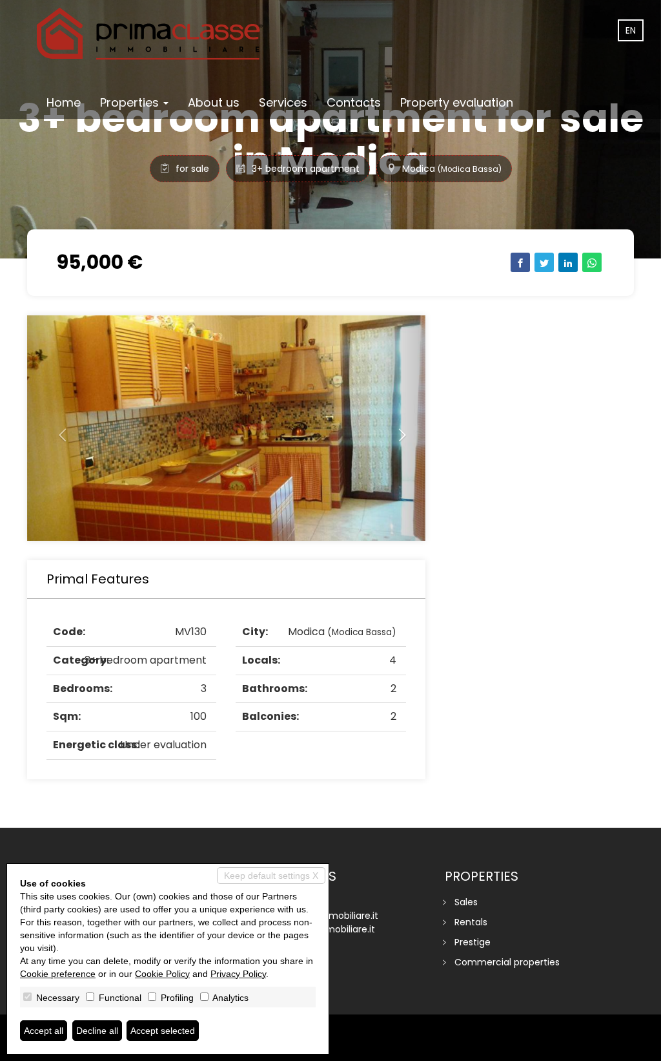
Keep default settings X (271, 875)
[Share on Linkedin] (568, 262)
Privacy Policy (238, 974)
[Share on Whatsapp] (592, 262)
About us (213, 102)
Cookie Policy (162, 974)
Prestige (472, 942)
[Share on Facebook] (520, 262)
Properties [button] (131, 102)
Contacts (354, 102)
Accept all (43, 1030)
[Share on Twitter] (544, 262)
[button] (56, 428)
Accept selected (162, 1030)
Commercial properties (507, 962)
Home (63, 102)
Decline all (97, 1030)
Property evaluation (456, 102)
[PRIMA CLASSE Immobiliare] (149, 33)
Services (283, 102)
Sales (466, 902)
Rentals (470, 922)
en (630, 30)
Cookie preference (58, 974)
